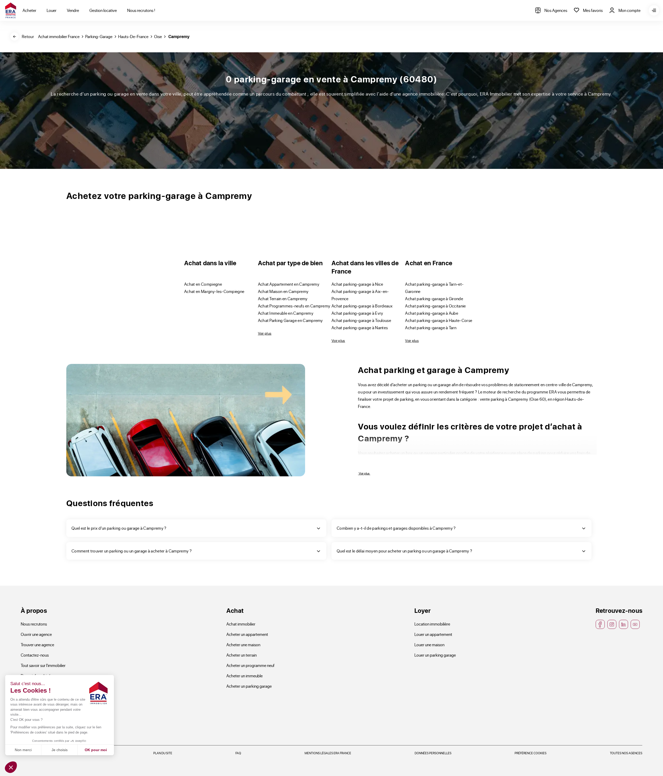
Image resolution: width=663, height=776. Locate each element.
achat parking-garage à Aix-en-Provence (360, 295)
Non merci (23, 750)
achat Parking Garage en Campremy (290, 320)
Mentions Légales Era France (328, 753)
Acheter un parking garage (249, 686)
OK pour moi (96, 750)
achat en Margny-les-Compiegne (214, 291)
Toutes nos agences (626, 753)
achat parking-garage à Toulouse (361, 320)
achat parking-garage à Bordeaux (362, 305)
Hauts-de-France (133, 36)
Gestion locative (103, 10)
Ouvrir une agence (36, 634)
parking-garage (98, 36)
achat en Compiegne (203, 284)
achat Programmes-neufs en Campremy (294, 305)
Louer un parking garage (435, 655)
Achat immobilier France (59, 36)
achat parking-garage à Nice (357, 284)
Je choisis (60, 750)
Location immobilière (432, 624)
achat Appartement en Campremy (288, 284)
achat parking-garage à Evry (357, 313)
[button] (11, 767)
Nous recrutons (34, 624)
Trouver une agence (37, 644)
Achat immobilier (240, 624)
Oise (158, 36)
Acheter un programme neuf (250, 665)
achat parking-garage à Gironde (434, 298)
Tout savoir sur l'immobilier (43, 665)
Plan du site (162, 753)
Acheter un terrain (241, 655)
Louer (51, 10)
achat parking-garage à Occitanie (435, 305)
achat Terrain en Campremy (283, 298)
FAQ (238, 753)
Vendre (73, 10)
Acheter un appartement (247, 634)
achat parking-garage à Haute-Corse (438, 320)
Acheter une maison (243, 644)
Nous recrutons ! (141, 10)
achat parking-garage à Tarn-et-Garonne (434, 287)
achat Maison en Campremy (283, 291)
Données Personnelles (433, 753)
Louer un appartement (433, 634)
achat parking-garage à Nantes (360, 327)
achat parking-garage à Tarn (430, 327)
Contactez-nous (35, 655)
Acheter (29, 10)
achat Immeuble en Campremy (285, 313)
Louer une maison (429, 644)
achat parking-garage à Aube (431, 313)
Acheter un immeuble (244, 675)
